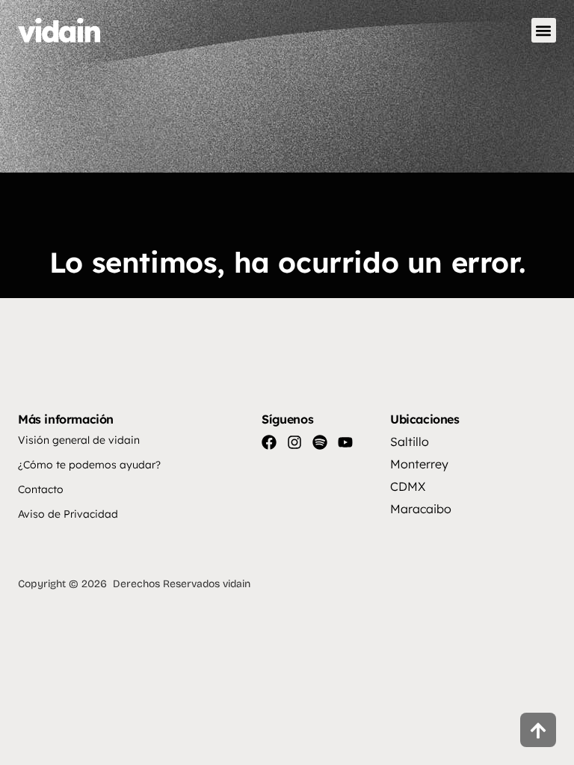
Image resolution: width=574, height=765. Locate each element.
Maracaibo (420, 508)
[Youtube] (345, 442)
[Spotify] (319, 442)
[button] (543, 30)
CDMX (407, 486)
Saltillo (409, 441)
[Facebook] (269, 442)
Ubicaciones (425, 419)
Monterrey (419, 463)
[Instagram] (294, 442)
